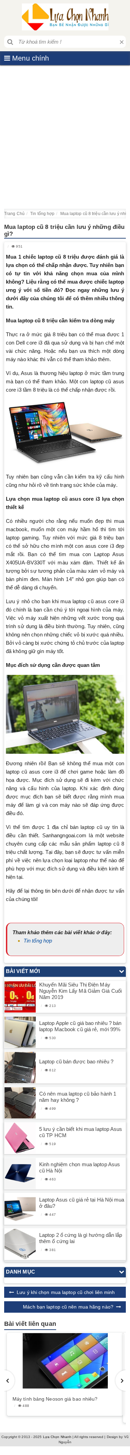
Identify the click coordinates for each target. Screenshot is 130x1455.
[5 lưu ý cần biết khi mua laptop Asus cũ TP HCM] (20, 1138)
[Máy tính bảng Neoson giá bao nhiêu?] (65, 1361)
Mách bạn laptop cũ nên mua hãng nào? (68, 1307)
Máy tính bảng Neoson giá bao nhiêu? (55, 1399)
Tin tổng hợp (38, 941)
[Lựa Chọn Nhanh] (65, 16)
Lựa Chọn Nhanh (57, 1437)
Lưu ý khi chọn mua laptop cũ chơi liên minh (66, 1292)
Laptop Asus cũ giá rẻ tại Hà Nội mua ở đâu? (81, 1203)
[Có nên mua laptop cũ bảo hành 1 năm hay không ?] (20, 1103)
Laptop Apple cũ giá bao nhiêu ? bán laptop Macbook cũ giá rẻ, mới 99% (80, 1026)
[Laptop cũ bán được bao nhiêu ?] (20, 1067)
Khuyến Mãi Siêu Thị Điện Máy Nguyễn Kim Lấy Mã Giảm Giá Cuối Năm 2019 (80, 991)
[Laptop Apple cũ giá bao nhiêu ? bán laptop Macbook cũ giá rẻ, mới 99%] (20, 1032)
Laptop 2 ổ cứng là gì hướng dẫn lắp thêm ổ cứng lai (80, 1238)
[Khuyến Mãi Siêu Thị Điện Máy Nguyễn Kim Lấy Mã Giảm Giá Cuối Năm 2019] (20, 997)
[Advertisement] (65, 137)
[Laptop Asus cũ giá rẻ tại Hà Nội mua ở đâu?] (20, 1209)
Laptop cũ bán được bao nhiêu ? (76, 1061)
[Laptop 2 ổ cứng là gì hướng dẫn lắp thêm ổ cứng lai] (20, 1244)
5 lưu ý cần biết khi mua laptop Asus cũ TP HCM (80, 1132)
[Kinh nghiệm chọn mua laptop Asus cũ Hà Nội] (20, 1173)
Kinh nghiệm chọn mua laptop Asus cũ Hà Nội (79, 1167)
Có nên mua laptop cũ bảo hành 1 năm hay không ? (77, 1097)
